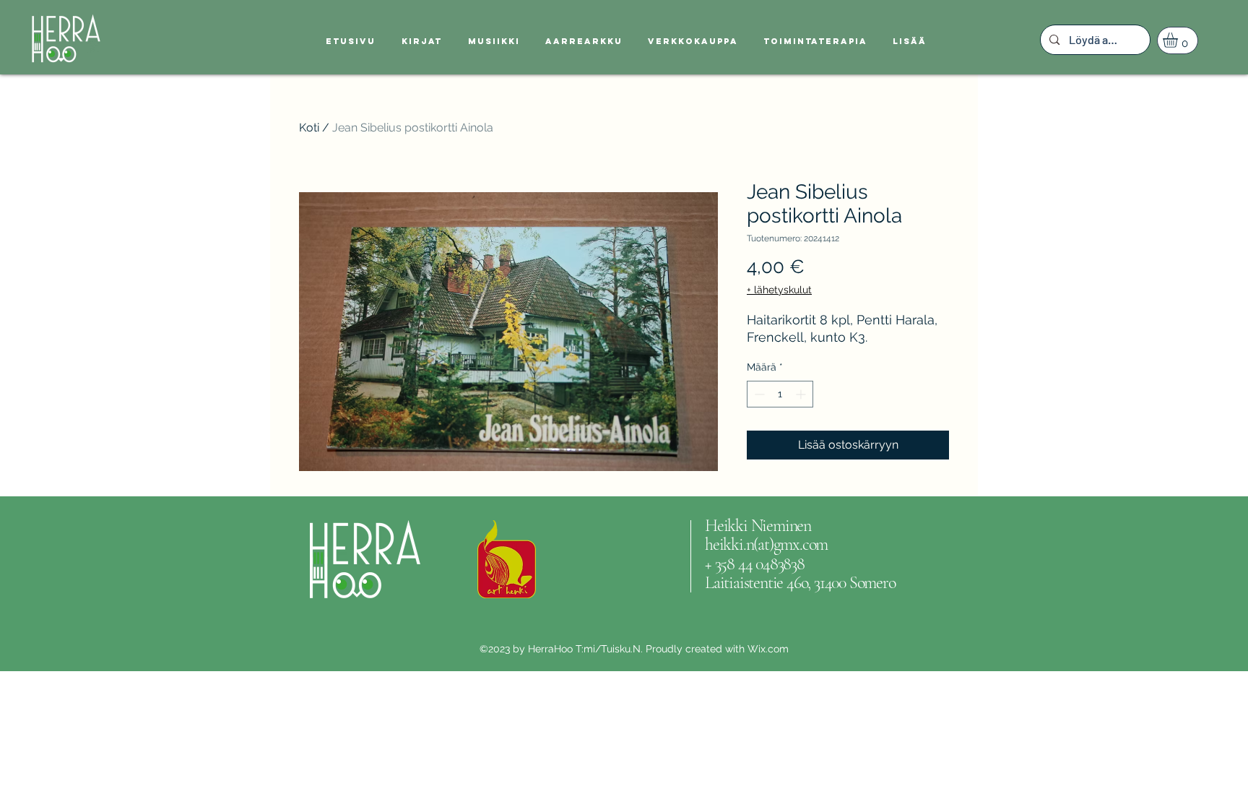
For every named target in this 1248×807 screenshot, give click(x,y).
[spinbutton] (780, 394)
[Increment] (802, 394)
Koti (309, 127)
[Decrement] (758, 394)
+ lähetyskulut (779, 289)
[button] (1179, 40)
